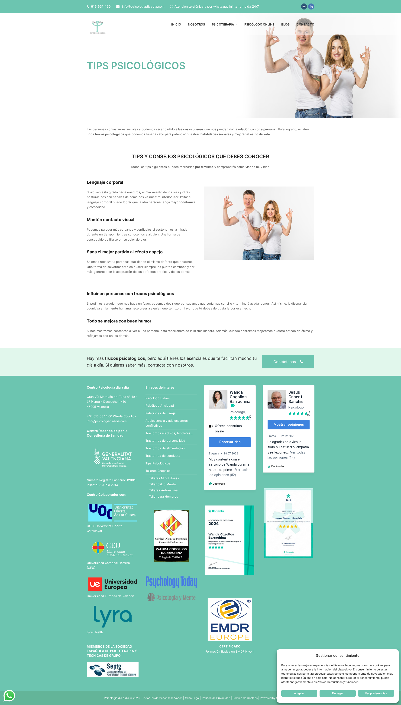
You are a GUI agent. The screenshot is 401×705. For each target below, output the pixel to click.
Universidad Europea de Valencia (110, 596)
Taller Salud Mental (162, 484)
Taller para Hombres (163, 496)
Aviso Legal (192, 698)
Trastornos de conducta (163, 455)
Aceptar (299, 693)
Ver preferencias (376, 693)
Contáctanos (285, 361)
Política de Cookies (245, 698)
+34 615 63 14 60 (99, 416)
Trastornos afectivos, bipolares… (169, 433)
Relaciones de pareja (160, 413)
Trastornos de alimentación (165, 448)
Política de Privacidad (216, 698)
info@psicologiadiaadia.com (143, 6)
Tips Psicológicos (158, 463)
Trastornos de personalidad (165, 440)
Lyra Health (95, 632)
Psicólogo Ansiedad (160, 405)
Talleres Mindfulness (164, 478)
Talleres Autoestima (163, 490)
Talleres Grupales (158, 471)
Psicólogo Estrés (158, 398)
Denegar (337, 693)
